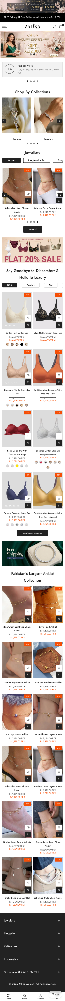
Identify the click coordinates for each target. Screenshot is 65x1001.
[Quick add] (28, 200)
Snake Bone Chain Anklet (17, 897)
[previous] (4, 121)
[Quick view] (28, 193)
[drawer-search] (54, 26)
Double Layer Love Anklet (17, 682)
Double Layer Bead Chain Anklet (48, 844)
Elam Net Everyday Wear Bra (48, 332)
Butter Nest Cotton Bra (17, 332)
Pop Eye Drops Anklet (17, 734)
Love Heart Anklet (48, 626)
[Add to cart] (59, 200)
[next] (59, 121)
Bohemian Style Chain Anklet (48, 897)
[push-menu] (4, 26)
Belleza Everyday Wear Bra (17, 513)
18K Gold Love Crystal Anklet (48, 734)
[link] (32, 44)
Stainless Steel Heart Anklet (48, 682)
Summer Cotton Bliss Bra (48, 450)
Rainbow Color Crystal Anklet (48, 208)
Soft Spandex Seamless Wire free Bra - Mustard (48, 515)
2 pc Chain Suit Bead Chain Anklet (17, 628)
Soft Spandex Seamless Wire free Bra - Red (48, 391)
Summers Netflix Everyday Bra (17, 391)
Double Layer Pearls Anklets (17, 842)
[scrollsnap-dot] (27, 81)
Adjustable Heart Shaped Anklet (17, 210)
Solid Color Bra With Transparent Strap (17, 452)
